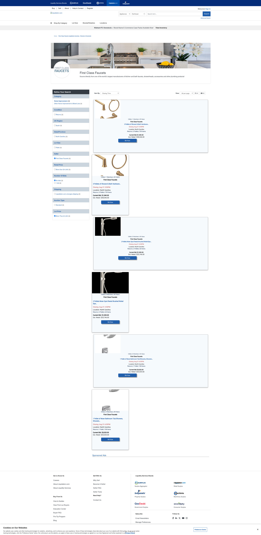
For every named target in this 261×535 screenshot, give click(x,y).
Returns (58, 114)
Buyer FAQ (57, 512)
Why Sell (96, 480)
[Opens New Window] (74, 3)
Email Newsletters (142, 518)
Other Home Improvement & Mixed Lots (67, 103)
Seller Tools (97, 492)
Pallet (57, 147)
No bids (58, 180)
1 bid (57, 183)
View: (177, 93)
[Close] (257, 529)
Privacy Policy (130, 533)
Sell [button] (59, 8)
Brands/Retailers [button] (89, 23)
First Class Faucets (62, 158)
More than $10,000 (62, 169)
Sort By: (97, 93)
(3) (62, 101)
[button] (71, 96)
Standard (59, 205)
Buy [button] (53, 8)
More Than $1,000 (62, 216)
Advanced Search (206, 18)
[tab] (71, 96)
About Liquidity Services (62, 488)
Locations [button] (103, 23)
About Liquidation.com (61, 484)
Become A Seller (99, 484)
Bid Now (127, 141)
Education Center (59, 509)
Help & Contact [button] (77, 8)
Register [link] (90, 8)
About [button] (67, 8)
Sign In (208, 9)
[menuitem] (53, 8)
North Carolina (60, 136)
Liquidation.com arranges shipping (67, 194)
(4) (58, 183)
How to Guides (58, 501)
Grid (203, 93)
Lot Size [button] (75, 23)
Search (206, 14)
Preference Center (200, 530)
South (58, 125)
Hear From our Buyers (61, 505)
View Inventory (161, 28)
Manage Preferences (143, 522)
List (197, 93)
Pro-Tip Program (59, 516)
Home (55, 36)
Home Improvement (61, 101)
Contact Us (97, 500)
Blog (55, 520)
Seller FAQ (97, 488)
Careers (56, 480)
